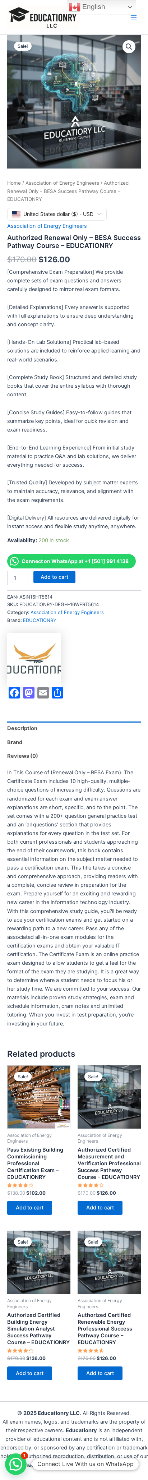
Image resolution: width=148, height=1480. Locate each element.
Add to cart (54, 577)
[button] (128, 46)
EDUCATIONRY (39, 620)
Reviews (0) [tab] (22, 756)
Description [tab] (22, 728)
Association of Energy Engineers (62, 183)
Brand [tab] (14, 742)
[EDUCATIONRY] (34, 660)
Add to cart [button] (29, 1207)
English (92, 6)
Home (14, 183)
